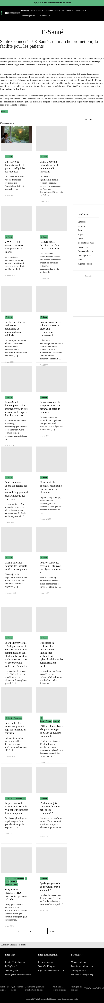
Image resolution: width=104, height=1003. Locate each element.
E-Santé (4, 111)
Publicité (100, 988)
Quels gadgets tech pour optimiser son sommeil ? (50, 886)
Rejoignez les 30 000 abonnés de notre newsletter (52, 3)
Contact (92, 988)
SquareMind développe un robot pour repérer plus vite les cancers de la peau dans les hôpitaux (16, 409)
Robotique (18, 718)
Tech (15, 885)
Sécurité (56, 721)
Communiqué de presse (15, 878)
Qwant (81, 238)
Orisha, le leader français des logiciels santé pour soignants (16, 566)
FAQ (86, 988)
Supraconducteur (85, 251)
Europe (48, 721)
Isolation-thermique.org (82, 974)
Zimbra (81, 226)
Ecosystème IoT (20, 798)
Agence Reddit (85, 263)
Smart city (25, 11)
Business (13, 945)
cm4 (80, 259)
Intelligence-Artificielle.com (18, 974)
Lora (80, 230)
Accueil (4, 945)
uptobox (81, 221)
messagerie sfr (84, 255)
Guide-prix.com (78, 970)
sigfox (81, 234)
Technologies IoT (28, 16)
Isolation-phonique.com (82, 966)
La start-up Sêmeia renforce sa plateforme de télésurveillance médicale (15, 329)
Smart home (35, 11)
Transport (49, 11)
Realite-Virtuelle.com (15, 962)
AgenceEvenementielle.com (51, 970)
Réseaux (43, 16)
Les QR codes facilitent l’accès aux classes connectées (51, 245)
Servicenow (83, 247)
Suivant (52, 931)
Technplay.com (12, 970)
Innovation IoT (81, 11)
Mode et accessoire (11, 883)
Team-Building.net (46, 966)
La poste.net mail (86, 242)
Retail (68, 11)
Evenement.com (45, 962)
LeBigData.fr (11, 966)
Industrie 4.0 (59, 11)
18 (43, 931)
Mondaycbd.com (78, 962)
